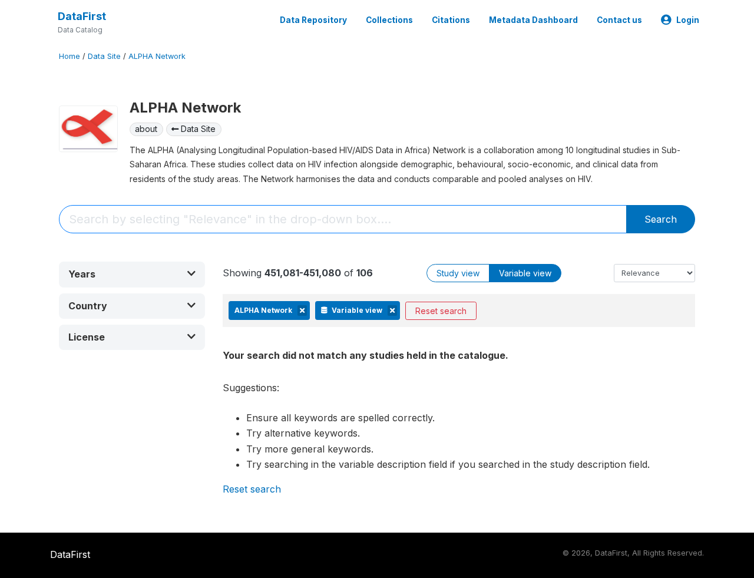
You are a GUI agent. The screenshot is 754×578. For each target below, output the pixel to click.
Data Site (104, 56)
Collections (389, 20)
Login (687, 20)
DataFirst (82, 16)
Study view (457, 273)
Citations (451, 20)
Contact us (619, 20)
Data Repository (313, 20)
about (146, 129)
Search (660, 219)
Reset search (441, 311)
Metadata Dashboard (533, 20)
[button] (132, 274)
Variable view (525, 273)
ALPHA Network (157, 56)
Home (69, 56)
